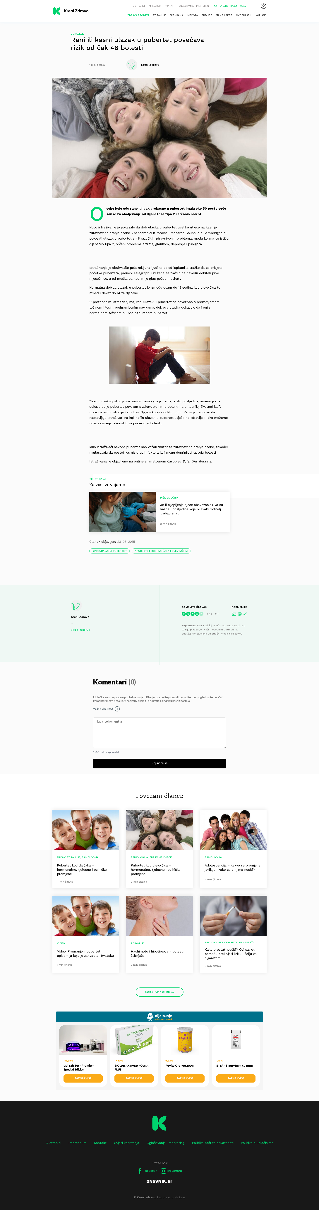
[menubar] (264, 6)
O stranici (139, 6)
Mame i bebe (224, 15)
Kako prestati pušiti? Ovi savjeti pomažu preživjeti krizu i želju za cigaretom (231, 954)
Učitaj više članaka (159, 992)
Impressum (154, 6)
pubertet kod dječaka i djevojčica (162, 550)
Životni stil (244, 15)
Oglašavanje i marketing (194, 6)
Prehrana (176, 15)
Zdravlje (159, 15)
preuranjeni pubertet (110, 550)
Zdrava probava (138, 15)
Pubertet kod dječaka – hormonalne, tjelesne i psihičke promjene (82, 869)
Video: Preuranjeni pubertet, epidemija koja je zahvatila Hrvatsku (85, 953)
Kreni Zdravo (80, 617)
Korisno (261, 15)
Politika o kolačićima (257, 1143)
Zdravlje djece (161, 857)
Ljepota (192, 15)
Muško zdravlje (68, 857)
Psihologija (90, 857)
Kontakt (170, 6)
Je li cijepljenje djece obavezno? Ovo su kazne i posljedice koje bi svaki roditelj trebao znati (191, 509)
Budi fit (207, 15)
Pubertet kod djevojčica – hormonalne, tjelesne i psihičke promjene (156, 869)
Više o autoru (79, 629)
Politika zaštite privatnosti (213, 1143)
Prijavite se (160, 763)
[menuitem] (264, 6)
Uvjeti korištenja (126, 1143)
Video (61, 943)
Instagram (174, 1170)
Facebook (150, 1170)
